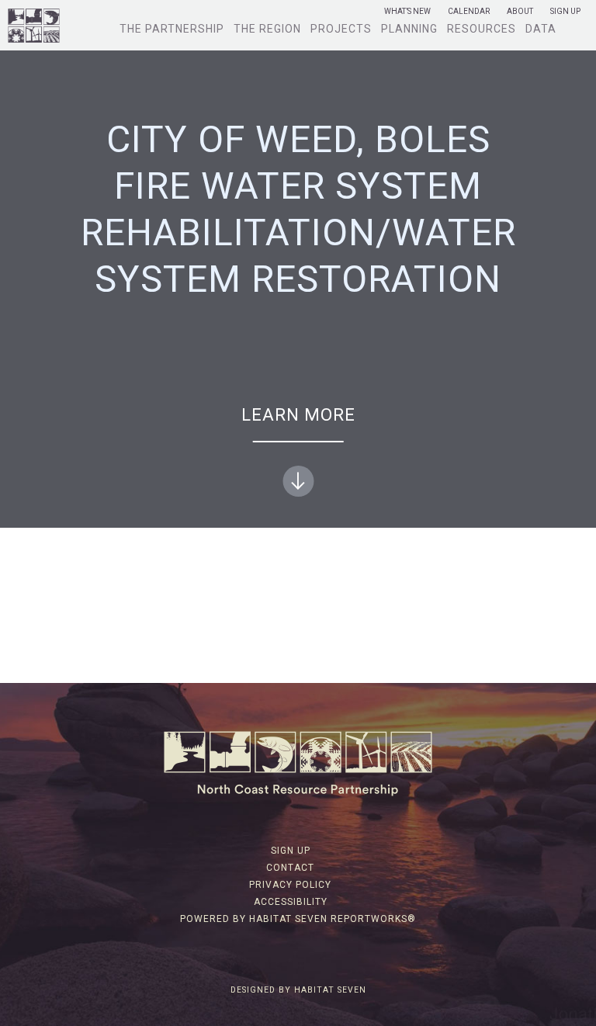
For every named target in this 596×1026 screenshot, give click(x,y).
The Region (267, 29)
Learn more (298, 415)
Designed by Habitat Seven (298, 990)
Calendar (469, 12)
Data (540, 29)
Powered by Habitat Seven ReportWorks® (298, 918)
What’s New (407, 12)
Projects (341, 29)
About (520, 12)
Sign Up (565, 12)
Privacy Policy (290, 884)
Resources (481, 29)
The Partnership (172, 29)
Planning (409, 29)
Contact (290, 867)
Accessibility (290, 901)
